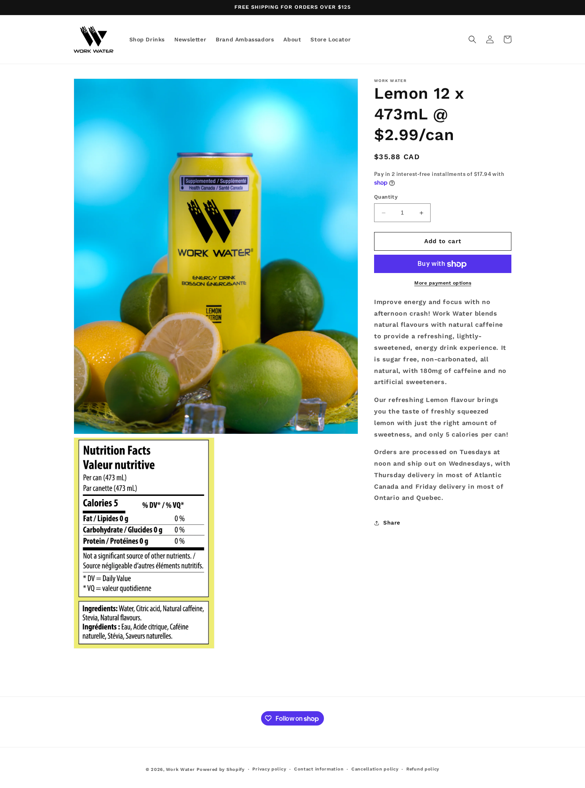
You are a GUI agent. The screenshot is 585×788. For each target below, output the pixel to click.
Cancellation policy (374, 769)
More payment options (442, 283)
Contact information (318, 769)
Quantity (386, 197)
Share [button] (391, 523)
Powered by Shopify (221, 769)
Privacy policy (269, 769)
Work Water (180, 769)
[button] (472, 39)
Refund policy (422, 769)
